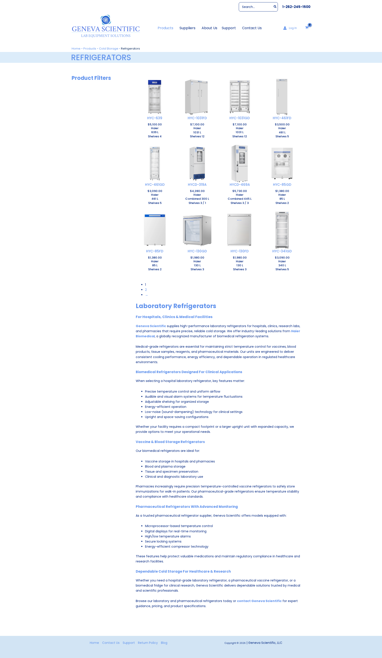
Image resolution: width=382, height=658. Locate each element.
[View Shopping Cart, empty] (307, 28)
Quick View (154, 112)
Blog (164, 643)
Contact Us (111, 643)
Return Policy (148, 643)
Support (129, 643)
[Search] (275, 6)
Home (94, 643)
